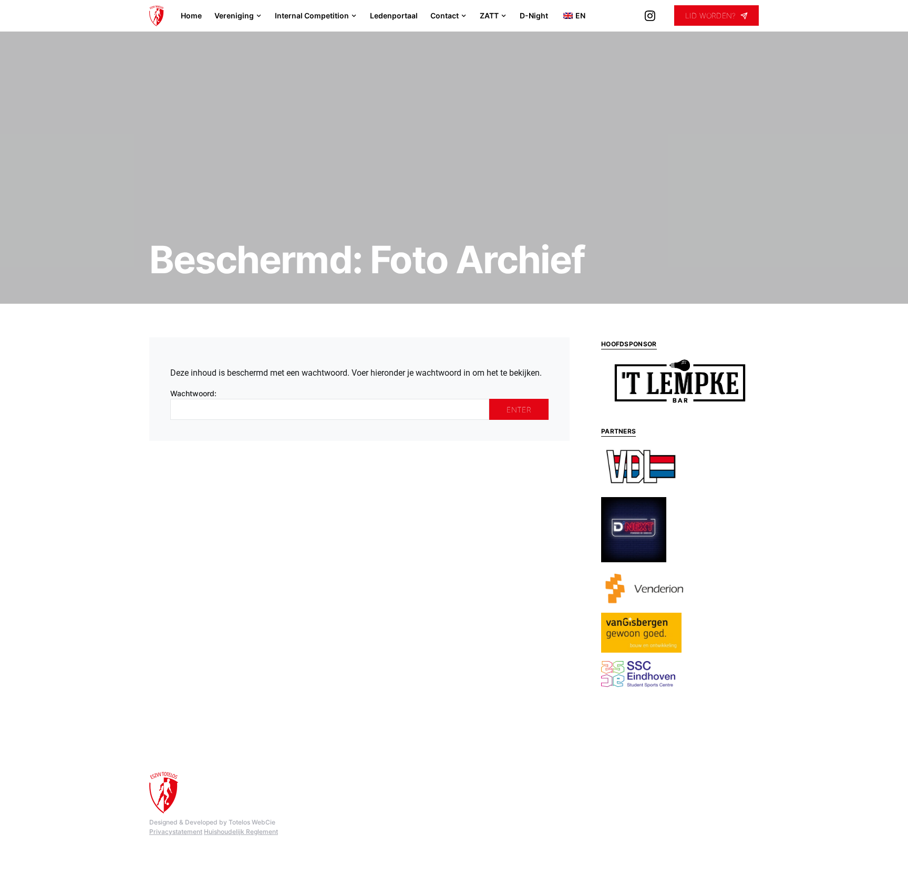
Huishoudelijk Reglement (241, 832)
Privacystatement (175, 832)
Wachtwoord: (193, 393)
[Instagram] (650, 16)
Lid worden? (710, 15)
